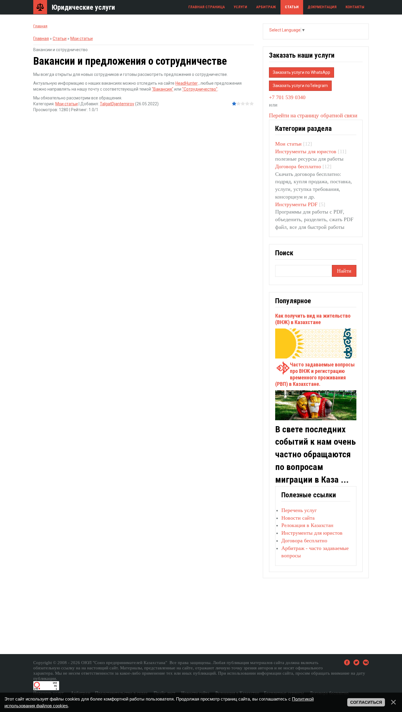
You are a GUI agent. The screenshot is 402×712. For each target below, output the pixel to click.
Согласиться (366, 702)
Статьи (60, 38)
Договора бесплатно (298, 166)
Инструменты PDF (296, 204)
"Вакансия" (162, 89)
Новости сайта (298, 518)
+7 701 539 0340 (287, 97)
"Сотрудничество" (199, 89)
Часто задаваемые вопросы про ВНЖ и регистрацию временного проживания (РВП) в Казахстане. (315, 374)
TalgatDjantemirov (117, 103)
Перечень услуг (299, 510)
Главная (40, 26)
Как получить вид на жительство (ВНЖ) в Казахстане (312, 319)
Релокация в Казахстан (307, 525)
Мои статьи (81, 38)
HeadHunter (186, 83)
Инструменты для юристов (305, 151)
